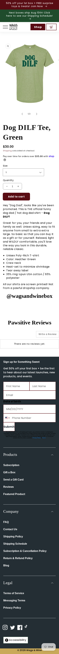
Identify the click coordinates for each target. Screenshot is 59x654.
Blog (6, 565)
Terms (44, 438)
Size (5, 165)
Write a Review (48, 334)
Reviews (8, 486)
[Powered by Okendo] (8, 335)
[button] (5, 27)
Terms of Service (13, 593)
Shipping (7, 150)
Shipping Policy (13, 536)
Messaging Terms (14, 600)
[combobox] (6, 418)
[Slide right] (36, 114)
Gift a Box (9, 472)
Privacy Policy (37, 438)
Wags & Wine (34, 650)
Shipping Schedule (15, 543)
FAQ (6, 522)
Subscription (11, 465)
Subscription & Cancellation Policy (25, 551)
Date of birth (12, 401)
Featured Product (14, 494)
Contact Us (10, 529)
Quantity (8, 180)
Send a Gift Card (13, 479)
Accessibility (17, 640)
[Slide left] (22, 114)
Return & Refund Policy (18, 558)
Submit (9, 427)
